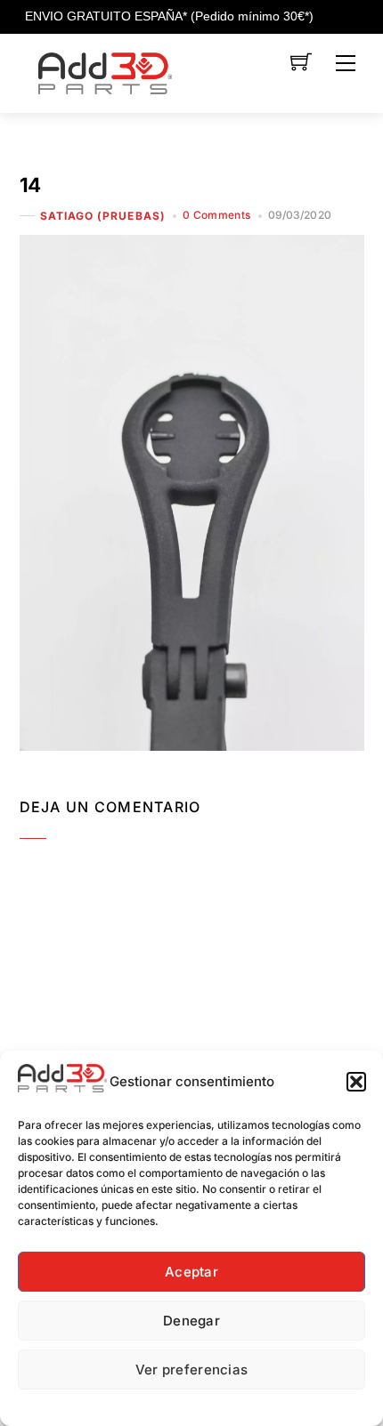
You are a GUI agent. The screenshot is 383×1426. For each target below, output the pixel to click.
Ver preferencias (192, 1369)
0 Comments (217, 215)
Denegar (191, 1320)
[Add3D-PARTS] (105, 71)
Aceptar (191, 1271)
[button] (356, 1082)
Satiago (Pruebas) (103, 215)
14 (30, 185)
